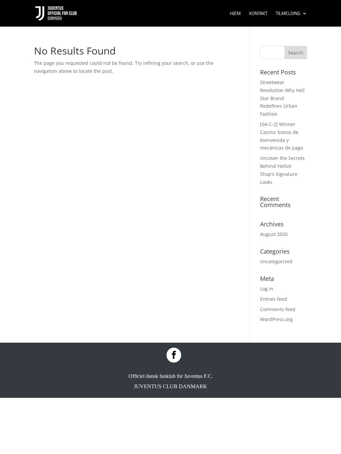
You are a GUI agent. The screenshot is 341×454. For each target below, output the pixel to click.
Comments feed (277, 309)
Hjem (235, 14)
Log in (266, 288)
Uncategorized (276, 261)
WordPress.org (276, 319)
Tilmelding (288, 14)
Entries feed (273, 299)
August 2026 (274, 234)
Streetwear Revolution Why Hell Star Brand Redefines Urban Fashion (282, 98)
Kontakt (258, 14)
